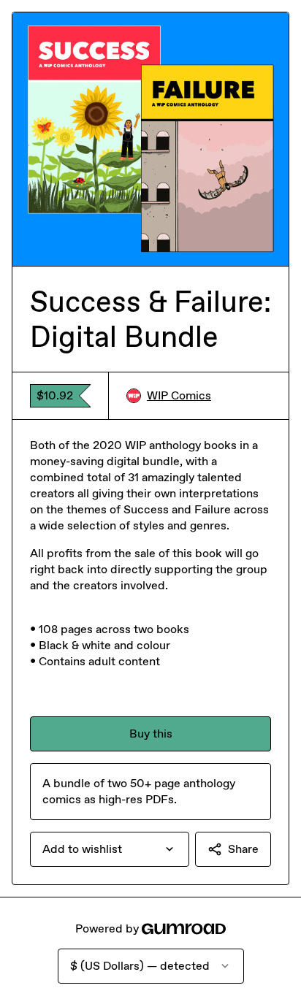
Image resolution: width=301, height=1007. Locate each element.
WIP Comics (179, 395)
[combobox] (109, 849)
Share (243, 849)
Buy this (150, 733)
